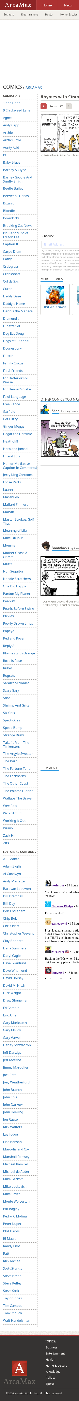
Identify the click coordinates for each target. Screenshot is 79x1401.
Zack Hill (9, 835)
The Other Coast (15, 783)
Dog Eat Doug (13, 333)
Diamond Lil (12, 318)
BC (5, 155)
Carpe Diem (12, 251)
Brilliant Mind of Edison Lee (15, 235)
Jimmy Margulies (16, 1067)
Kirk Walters (12, 1127)
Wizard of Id (12, 813)
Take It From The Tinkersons (16, 744)
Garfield (9, 411)
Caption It (10, 244)
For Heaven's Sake (17, 389)
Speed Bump (12, 727)
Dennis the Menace (18, 311)
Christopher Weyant (18, 933)
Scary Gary (11, 690)
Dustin (8, 356)
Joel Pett (9, 1075)
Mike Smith (11, 1194)
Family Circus (13, 363)
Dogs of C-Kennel (16, 341)
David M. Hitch (14, 985)
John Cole (10, 1097)
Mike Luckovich (15, 1186)
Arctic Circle (12, 140)
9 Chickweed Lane (16, 110)
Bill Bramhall (13, 896)
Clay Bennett (13, 941)
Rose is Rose (12, 660)
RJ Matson (10, 1238)
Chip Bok (10, 918)
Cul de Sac (10, 281)
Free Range (11, 404)
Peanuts (9, 601)
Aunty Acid (11, 147)
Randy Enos (11, 1246)
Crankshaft (11, 274)
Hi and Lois (11, 456)
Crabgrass (11, 266)
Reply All (9, 646)
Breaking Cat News (17, 225)
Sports (50, 1384)
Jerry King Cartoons (18, 475)
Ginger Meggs (13, 426)
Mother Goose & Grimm (15, 555)
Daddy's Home (14, 303)
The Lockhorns (14, 776)
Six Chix (9, 713)
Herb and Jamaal (15, 449)
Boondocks (11, 218)
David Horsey (13, 978)
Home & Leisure (56, 1365)
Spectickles (11, 720)
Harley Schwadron (17, 1045)
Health (49, 14)
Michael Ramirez (16, 1164)
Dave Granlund (14, 963)
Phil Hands (11, 1231)
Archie (8, 132)
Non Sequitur (13, 571)
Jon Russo (10, 1119)
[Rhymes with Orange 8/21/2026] (44, 106)
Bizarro (8, 203)
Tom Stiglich (12, 1313)
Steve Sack (11, 1291)
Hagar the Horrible (17, 434)
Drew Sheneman (15, 1000)
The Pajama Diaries (18, 791)
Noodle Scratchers (17, 579)
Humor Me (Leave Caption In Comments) (20, 465)
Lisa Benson (12, 1142)
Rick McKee (11, 1261)
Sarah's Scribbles (16, 683)
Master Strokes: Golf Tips (18, 521)
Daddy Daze (12, 296)
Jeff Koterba (12, 1060)
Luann (8, 489)
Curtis (7, 289)
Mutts (7, 564)
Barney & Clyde (14, 170)
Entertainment (29, 14)
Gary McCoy (12, 1030)
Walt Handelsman (16, 1320)
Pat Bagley (11, 1209)
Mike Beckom (13, 1179)
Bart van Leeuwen (17, 888)
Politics (50, 1377)
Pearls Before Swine (18, 608)
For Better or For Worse (15, 380)
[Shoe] (46, 409)
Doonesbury (12, 348)
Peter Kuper (12, 1223)
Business (9, 14)
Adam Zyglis (12, 866)
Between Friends (16, 196)
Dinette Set (11, 326)
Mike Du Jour (13, 538)
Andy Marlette (14, 881)
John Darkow (13, 1104)
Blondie (9, 210)
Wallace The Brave (17, 798)
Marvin (8, 512)
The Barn (10, 761)
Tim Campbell (14, 1305)
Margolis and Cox (16, 1149)
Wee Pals (10, 806)
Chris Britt (11, 926)
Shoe (7, 698)
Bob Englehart (14, 911)
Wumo (8, 828)
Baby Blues (11, 162)
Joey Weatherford (16, 1082)
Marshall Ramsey (16, 1156)
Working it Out (14, 820)
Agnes (7, 118)
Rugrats (9, 675)
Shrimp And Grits (16, 705)
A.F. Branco (11, 859)
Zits (6, 843)
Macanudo (11, 497)
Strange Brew (13, 735)
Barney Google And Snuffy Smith (17, 179)
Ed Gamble (11, 1008)
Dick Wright (12, 993)
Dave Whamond (15, 970)
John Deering (13, 1112)
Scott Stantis (12, 1268)
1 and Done (11, 103)
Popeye (8, 631)
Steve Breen (12, 1276)
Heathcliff (10, 441)
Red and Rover (14, 638)
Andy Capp (11, 125)
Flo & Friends (13, 370)
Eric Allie (9, 1015)
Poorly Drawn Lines (18, 623)
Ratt (6, 1253)
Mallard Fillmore (15, 504)
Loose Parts (12, 482)
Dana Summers (14, 948)
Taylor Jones (12, 1298)
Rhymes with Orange (19, 653)
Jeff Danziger (13, 1052)
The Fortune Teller (17, 768)
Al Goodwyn (12, 874)
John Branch (12, 1089)
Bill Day (9, 903)
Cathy (7, 259)
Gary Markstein (15, 1022)
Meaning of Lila (15, 530)
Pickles (8, 616)
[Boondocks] (46, 546)
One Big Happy (14, 586)
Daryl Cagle (12, 955)
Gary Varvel (12, 1037)
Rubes (8, 668)
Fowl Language (14, 396)
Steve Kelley (12, 1283)
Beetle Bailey (13, 188)
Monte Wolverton (16, 1201)
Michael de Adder (16, 1171)
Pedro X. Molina (15, 1216)
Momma (9, 545)
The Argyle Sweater (18, 753)
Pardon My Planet (16, 593)
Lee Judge (10, 1134)
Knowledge (53, 1371)
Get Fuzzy (10, 419)
